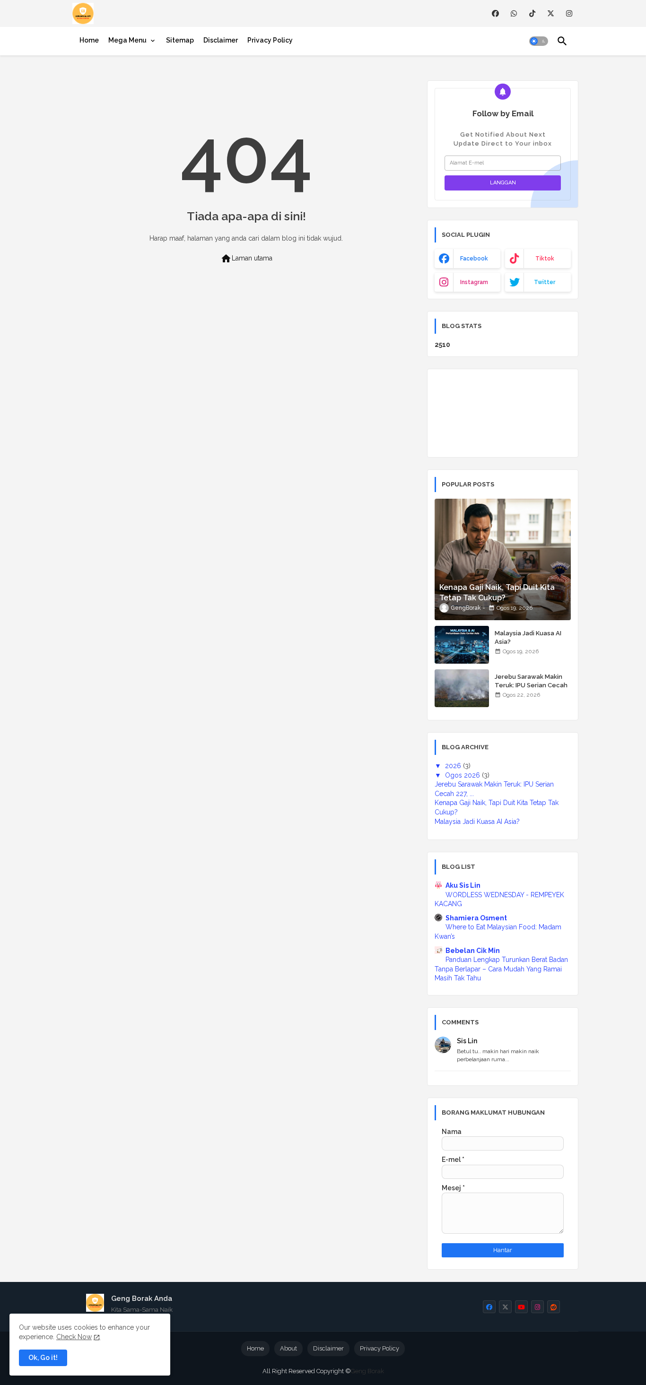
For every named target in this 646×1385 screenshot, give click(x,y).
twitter (544, 282)
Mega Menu (127, 40)
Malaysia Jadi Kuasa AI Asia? (528, 637)
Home (89, 40)
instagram (474, 282)
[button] (538, 41)
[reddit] (553, 1306)
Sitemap (180, 40)
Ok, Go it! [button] (43, 1357)
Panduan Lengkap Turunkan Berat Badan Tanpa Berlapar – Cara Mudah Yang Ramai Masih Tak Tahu (501, 969)
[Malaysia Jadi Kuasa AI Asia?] (462, 645)
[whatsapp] (514, 13)
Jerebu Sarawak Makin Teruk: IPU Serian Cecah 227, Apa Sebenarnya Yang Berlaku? (531, 689)
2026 (454, 766)
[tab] (89, 40)
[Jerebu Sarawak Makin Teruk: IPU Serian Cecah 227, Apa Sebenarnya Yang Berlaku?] (462, 688)
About (288, 1348)
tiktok (544, 258)
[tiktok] (532, 13)
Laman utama (246, 258)
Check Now (74, 1337)
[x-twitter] (551, 13)
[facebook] (495, 13)
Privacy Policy (270, 40)
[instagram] (569, 13)
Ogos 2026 (463, 775)
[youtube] (521, 1306)
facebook (474, 258)
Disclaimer (220, 40)
